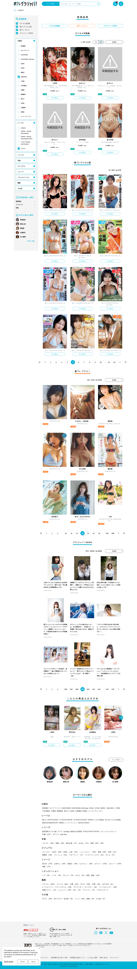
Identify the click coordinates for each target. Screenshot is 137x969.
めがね (84, 843)
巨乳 (63, 852)
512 (99, 689)
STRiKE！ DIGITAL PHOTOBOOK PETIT (26, 137)
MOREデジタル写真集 (96, 820)
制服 (60, 843)
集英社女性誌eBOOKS (50, 823)
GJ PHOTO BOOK (80, 820)
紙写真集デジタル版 (49, 831)
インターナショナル (95, 855)
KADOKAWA (24, 54)
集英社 (22, 72)
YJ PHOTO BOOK (65, 820)
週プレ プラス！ (25, 30)
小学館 (22, 81)
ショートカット (88, 852)
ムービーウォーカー (26, 116)
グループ (68, 875)
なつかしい (86, 864)
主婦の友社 (24, 76)
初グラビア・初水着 (64, 899)
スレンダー (49, 852)
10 (101, 362)
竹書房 (22, 90)
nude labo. (63, 834)
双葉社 (22, 112)
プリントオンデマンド (108, 831)
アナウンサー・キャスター (85, 887)
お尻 (74, 852)
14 (88, 533)
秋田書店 (23, 46)
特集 (17, 208)
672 (107, 689)
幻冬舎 (22, 68)
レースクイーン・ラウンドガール (57, 887)
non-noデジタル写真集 (113, 820)
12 (77, 533)
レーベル (21, 123)
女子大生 (108, 884)
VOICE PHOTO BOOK (91, 831)
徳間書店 (23, 94)
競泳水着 (72, 843)
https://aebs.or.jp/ (39, 946)
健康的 (47, 855)
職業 (19, 183)
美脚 (102, 852)
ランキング (19, 204)
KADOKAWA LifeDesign (27, 59)
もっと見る (116, 759)
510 (88, 689)
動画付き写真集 (76, 831)
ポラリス (56, 834)
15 (94, 533)
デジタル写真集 (25, 23)
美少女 (47, 864)
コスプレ (48, 843)
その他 (20, 188)
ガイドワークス (25, 50)
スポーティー (76, 855)
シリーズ (21, 155)
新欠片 (22, 98)
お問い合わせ (103, 957)
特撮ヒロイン (49, 890)
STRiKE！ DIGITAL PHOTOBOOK (26, 132)
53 (109, 362)
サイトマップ (114, 957)
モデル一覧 (30, 241)
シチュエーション (24, 177)
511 (93, 689)
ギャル (110, 855)
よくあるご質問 (92, 957)
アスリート (89, 890)
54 (114, 362)
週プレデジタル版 (26, 27)
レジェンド (65, 890)
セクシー (115, 864)
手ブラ (47, 899)
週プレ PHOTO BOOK (50, 820)
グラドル (49, 884)
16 (99, 533)
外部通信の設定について (77, 957)
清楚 (47, 866)
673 (113, 689)
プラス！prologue (63, 831)
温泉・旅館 (93, 875)
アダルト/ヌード (102, 890)
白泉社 (22, 103)
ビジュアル (21, 166)
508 (113, 533)
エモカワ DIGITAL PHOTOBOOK (26, 143)
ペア (46, 875)
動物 (91, 899)
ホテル (80, 875)
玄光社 (22, 63)
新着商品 (18, 201)
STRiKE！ (23, 128)
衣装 (19, 160)
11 (71, 533)
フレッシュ (61, 855)
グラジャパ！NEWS (26, 33)
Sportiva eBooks (83, 823)
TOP (15, 10)
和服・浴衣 (97, 843)
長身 (113, 852)
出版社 (20, 41)
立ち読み (55, 98)
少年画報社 (24, 85)
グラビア (23, 148)
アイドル (63, 884)
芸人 (77, 890)
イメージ (21, 172)
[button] (121, 718)
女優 (74, 884)
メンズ (80, 899)
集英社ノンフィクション (68, 823)
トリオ (57, 875)
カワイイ (101, 864)
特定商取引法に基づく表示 (59, 957)
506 (66, 689)
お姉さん (60, 864)
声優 (97, 884)
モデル (85, 884)
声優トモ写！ (47, 834)
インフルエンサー (108, 887)
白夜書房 (23, 107)
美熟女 (73, 864)
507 (107, 533)
